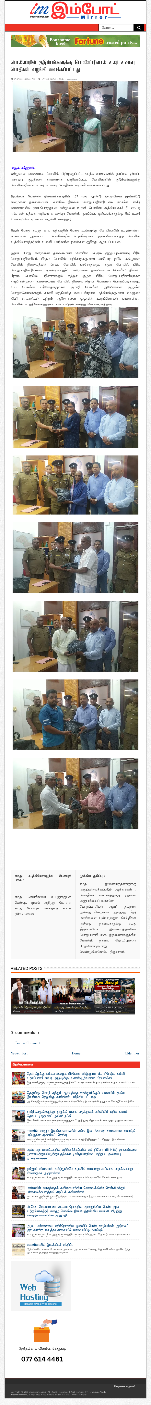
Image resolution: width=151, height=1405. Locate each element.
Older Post (132, 1053)
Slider (61, 79)
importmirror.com (19, 1394)
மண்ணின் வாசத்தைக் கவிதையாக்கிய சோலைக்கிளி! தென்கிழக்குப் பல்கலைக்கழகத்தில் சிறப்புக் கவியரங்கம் (76, 1190)
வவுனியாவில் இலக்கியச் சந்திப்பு (50, 1245)
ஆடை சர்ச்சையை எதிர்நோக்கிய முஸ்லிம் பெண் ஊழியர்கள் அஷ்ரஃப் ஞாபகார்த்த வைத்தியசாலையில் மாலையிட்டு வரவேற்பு (77, 1228)
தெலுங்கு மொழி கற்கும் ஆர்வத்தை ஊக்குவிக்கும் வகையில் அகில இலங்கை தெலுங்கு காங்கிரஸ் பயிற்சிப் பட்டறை (76, 1095)
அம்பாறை (72, 79)
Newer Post (19, 1053)
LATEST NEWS (49, 79)
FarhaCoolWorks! (98, 1392)
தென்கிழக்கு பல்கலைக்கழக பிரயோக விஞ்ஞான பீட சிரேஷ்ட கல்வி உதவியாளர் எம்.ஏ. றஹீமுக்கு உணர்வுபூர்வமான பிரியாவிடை (76, 1076)
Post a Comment (28, 1043)
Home (76, 1053)
